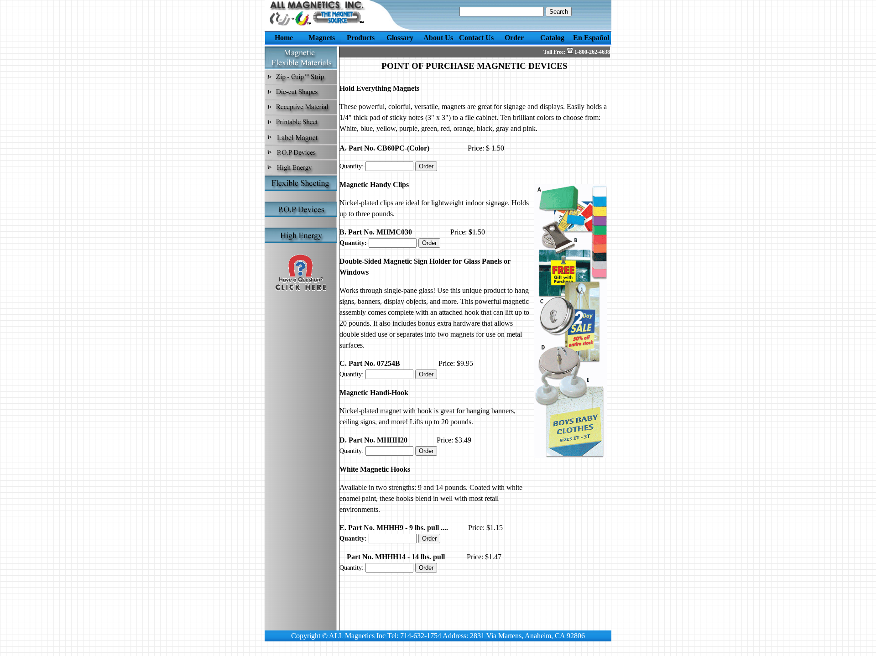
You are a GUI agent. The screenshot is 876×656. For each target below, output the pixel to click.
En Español (591, 38)
